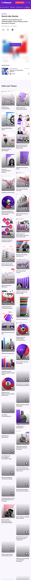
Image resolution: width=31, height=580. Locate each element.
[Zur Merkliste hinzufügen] (8, 29)
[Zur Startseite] (6, 2)
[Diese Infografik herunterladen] (12, 29)
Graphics (4, 13)
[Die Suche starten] (26, 2)
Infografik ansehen (15, 44)
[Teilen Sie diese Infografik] (3, 29)
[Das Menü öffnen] (29, 2)
